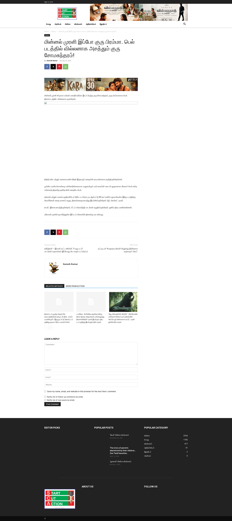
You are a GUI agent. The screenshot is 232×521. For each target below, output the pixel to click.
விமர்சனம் (78, 24)
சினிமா (67, 24)
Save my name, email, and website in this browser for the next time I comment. (81, 391)
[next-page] (50, 327)
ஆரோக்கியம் (91, 24)
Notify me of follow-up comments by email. (65, 397)
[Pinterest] (59, 66)
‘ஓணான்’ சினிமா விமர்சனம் (120, 461)
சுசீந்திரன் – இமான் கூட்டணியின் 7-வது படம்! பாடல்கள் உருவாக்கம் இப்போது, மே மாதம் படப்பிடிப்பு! (66, 250)
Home (46, 31)
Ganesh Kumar (52, 61)
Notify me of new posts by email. (61, 400)
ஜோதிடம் (103, 24)
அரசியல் (58, 24)
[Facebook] (47, 66)
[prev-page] (46, 327)
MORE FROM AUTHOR (75, 286)
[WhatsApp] (65, 66)
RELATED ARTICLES (54, 286)
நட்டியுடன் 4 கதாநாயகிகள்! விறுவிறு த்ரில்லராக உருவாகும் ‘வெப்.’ (118, 250)
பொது (48, 24)
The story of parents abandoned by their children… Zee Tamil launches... (123, 450)
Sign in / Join (48, 2)
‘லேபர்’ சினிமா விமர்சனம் (119, 435)
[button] (184, 24)
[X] (53, 66)
